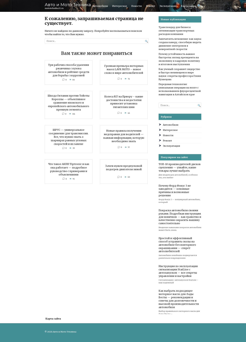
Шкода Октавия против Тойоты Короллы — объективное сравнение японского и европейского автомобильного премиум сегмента (68, 102)
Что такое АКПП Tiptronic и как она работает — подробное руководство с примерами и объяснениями (68, 169)
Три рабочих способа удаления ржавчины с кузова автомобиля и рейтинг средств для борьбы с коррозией (68, 70)
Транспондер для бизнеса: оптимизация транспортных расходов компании (176, 30)
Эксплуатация (168, 6)
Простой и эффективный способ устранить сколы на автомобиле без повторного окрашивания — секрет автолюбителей (177, 245)
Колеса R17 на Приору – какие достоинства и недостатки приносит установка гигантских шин (123, 102)
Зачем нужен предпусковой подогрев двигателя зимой (123, 167)
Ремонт (150, 6)
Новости (136, 6)
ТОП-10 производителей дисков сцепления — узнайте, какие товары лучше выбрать (180, 167)
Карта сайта (188, 6)
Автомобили (100, 6)
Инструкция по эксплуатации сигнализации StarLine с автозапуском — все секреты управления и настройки (178, 271)
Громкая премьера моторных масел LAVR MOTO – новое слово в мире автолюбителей (123, 69)
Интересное (119, 6)
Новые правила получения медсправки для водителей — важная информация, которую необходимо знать (123, 136)
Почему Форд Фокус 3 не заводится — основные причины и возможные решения (175, 190)
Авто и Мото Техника (68, 4)
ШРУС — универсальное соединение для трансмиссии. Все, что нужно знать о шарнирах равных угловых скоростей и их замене (68, 137)
